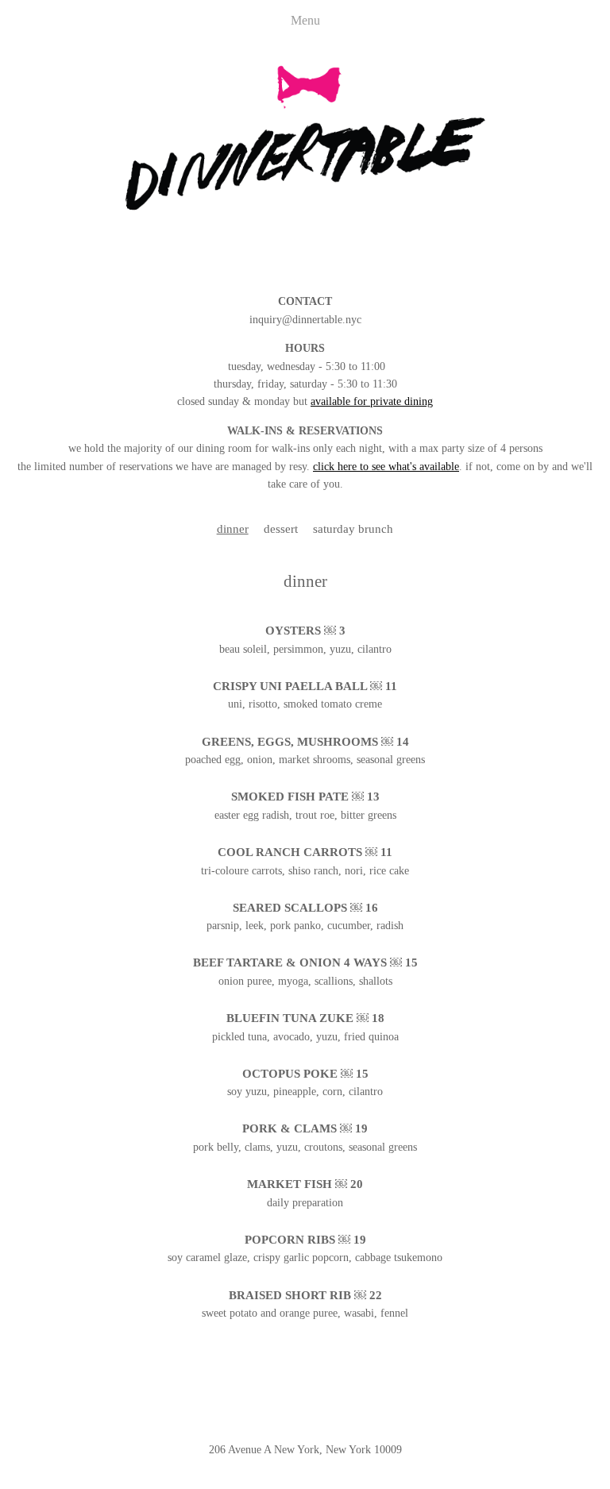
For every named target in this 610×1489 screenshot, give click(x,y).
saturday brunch (353, 528)
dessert (281, 528)
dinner (233, 528)
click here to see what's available (386, 467)
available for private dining (372, 401)
